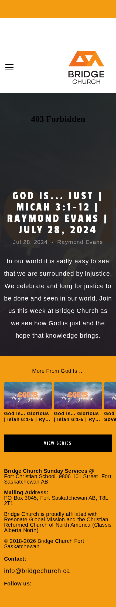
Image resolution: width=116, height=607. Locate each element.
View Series (58, 443)
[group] (28, 404)
